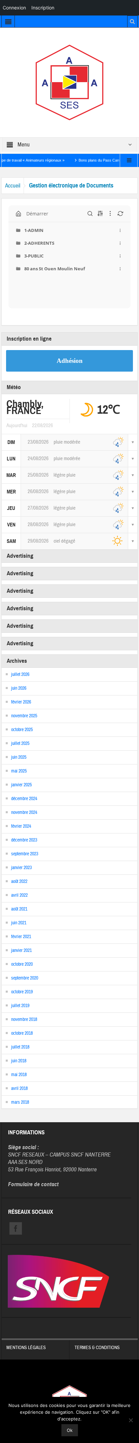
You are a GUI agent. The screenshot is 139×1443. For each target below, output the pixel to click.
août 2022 (19, 882)
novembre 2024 (24, 813)
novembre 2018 (24, 1020)
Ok (70, 1430)
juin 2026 (18, 688)
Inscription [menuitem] (42, 7)
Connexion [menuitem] (14, 7)
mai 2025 (19, 771)
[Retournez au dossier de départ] (18, 214)
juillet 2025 (20, 744)
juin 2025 (18, 757)
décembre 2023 (24, 840)
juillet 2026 (20, 675)
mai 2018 (19, 1075)
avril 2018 (19, 1089)
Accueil (12, 185)
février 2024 (21, 826)
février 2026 (21, 702)
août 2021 (19, 909)
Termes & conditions (97, 1348)
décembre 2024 (24, 799)
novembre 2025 (24, 716)
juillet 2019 (20, 1006)
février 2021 (21, 937)
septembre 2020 (24, 978)
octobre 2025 (22, 730)
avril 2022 (19, 895)
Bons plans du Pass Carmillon (93, 160)
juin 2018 (18, 1061)
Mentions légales (26, 1348)
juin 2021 (18, 923)
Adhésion (70, 360)
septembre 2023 (24, 854)
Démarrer (37, 213)
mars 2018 (20, 1102)
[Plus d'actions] (120, 230)
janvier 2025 (21, 785)
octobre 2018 (22, 1033)
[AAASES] (69, 82)
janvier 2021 (21, 951)
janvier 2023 (21, 868)
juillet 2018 (20, 1047)
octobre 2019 (22, 992)
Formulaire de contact (33, 1184)
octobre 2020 (22, 964)
